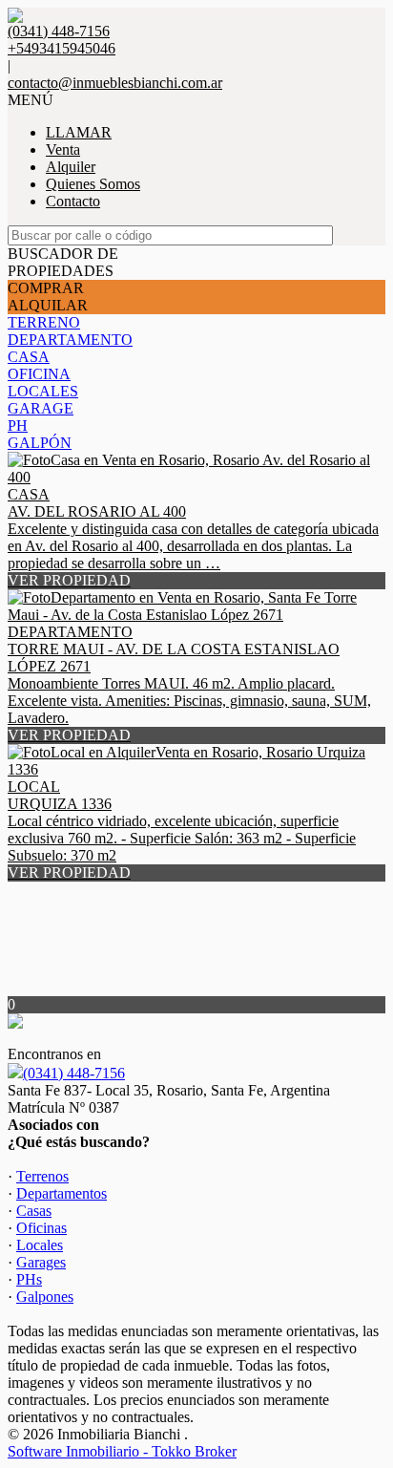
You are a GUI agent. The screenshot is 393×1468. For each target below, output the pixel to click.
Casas (34, 1210)
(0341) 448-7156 (74, 1073)
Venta (63, 149)
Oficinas (41, 1228)
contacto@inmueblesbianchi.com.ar (115, 82)
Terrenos (42, 1176)
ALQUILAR (48, 305)
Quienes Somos (93, 184)
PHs (29, 1279)
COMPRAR (46, 288)
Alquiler (70, 167)
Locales (39, 1245)
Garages (41, 1262)
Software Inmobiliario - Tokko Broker (122, 1451)
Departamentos (61, 1193)
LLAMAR (79, 132)
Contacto (73, 201)
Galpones (44, 1296)
